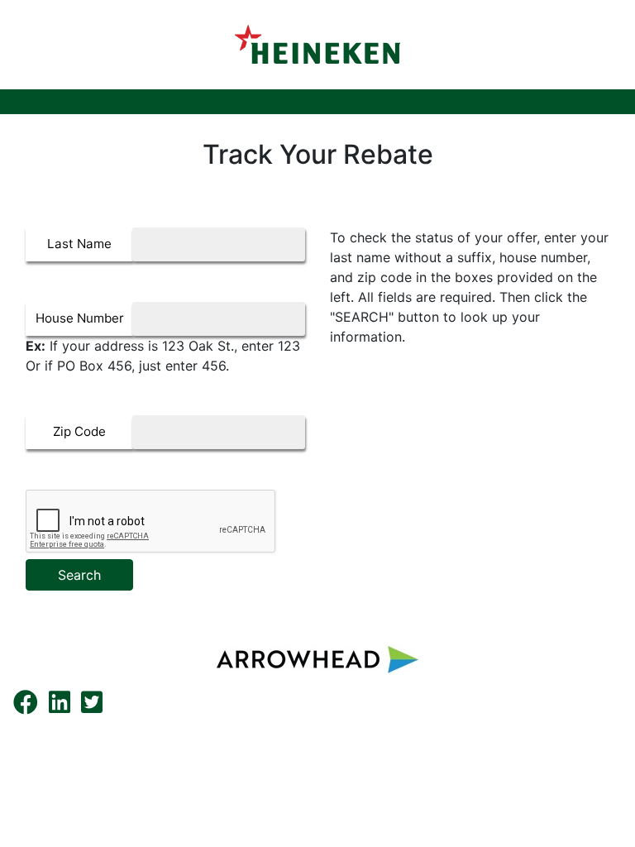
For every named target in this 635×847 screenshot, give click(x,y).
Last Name (79, 243)
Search (79, 575)
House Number (80, 318)
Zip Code (79, 431)
